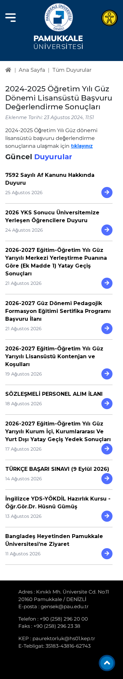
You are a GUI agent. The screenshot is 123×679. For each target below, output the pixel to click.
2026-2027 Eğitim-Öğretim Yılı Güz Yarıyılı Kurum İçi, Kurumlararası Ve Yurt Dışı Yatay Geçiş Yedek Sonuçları (58, 431)
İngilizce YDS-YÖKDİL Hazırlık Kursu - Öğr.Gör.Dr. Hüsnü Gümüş (58, 503)
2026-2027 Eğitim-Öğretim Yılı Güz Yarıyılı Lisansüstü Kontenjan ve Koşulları (54, 356)
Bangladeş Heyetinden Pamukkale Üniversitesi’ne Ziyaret (54, 540)
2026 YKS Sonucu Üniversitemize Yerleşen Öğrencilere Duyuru (52, 216)
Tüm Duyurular (72, 70)
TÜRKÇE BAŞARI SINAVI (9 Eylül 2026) (57, 469)
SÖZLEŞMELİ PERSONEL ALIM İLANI (54, 394)
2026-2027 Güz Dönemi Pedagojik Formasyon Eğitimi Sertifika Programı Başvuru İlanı (58, 311)
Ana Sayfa (32, 70)
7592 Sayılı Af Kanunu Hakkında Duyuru (49, 179)
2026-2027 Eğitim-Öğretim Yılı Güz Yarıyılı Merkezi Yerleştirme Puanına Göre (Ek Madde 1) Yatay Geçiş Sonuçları (56, 262)
